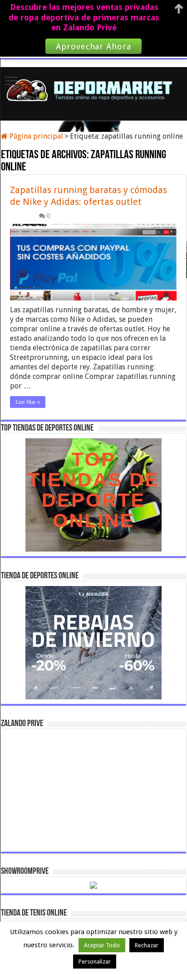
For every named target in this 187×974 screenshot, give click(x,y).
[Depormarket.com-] (94, 88)
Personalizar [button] (95, 961)
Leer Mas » (27, 402)
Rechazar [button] (146, 945)
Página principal (35, 136)
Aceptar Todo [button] (102, 945)
